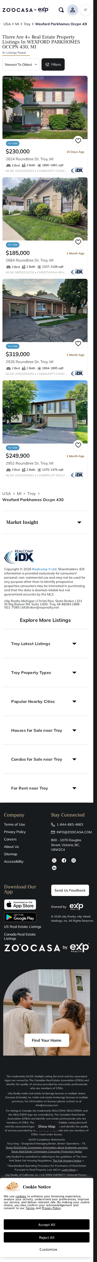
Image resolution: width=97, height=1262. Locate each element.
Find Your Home (46, 1040)
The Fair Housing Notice (67, 1160)
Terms (30, 1208)
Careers (10, 839)
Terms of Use (14, 824)
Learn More (69, 1169)
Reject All (46, 1237)
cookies (20, 1196)
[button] (45, 522)
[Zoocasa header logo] (25, 9)
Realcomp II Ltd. (44, 569)
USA (6, 493)
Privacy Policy (15, 832)
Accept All (46, 1224)
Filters (56, 64)
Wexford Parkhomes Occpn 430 (33, 499)
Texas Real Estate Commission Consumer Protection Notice (46, 1151)
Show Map (46, 1126)
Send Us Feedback (70, 890)
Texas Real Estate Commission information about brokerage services (47, 1147)
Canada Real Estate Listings (20, 936)
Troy (31, 493)
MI (19, 493)
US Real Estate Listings (22, 927)
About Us (11, 847)
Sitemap (10, 854)
